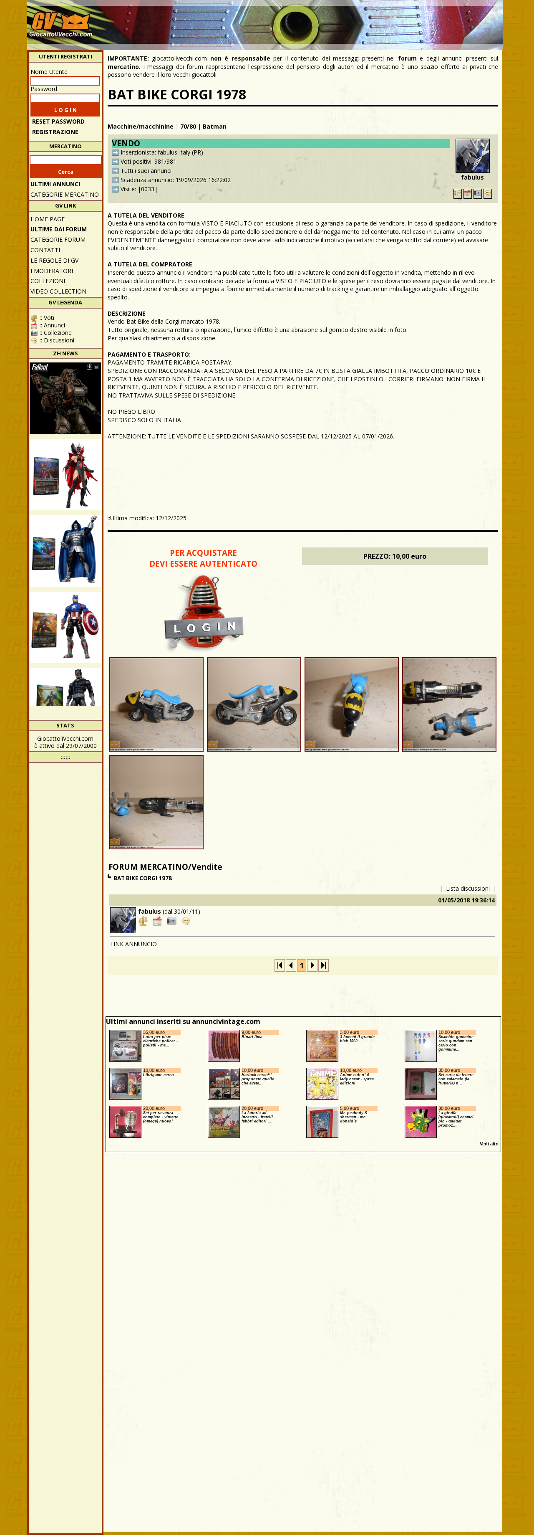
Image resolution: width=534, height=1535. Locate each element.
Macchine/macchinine (141, 126)
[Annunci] (467, 194)
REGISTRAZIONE (55, 132)
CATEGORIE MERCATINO (64, 194)
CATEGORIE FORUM (58, 239)
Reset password (58, 121)
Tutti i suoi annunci (146, 171)
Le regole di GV (54, 260)
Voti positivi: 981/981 (148, 161)
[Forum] (488, 194)
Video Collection (58, 291)
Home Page (47, 219)
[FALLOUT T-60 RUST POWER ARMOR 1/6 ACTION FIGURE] (65, 398)
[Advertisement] (349, 21)
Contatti (45, 250)
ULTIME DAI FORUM (58, 229)
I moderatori (51, 271)
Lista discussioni (468, 888)
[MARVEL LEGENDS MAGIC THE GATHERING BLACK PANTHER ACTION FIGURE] (65, 704)
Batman (215, 126)
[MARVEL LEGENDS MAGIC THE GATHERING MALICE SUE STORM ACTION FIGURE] (65, 474)
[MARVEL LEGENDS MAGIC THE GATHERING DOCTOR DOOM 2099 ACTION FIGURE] (65, 551)
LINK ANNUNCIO (133, 944)
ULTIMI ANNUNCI (55, 184)
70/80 (188, 126)
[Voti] (457, 194)
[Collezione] (478, 194)
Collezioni (47, 281)
